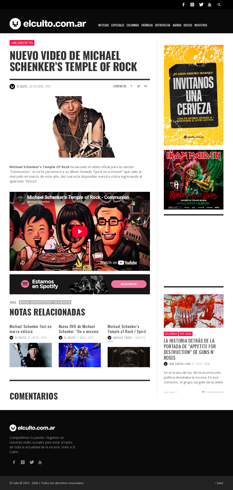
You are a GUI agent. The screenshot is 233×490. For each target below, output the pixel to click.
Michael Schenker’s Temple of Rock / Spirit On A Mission (127, 331)
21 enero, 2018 (37, 337)
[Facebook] (183, 4)
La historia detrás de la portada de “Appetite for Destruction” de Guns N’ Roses (190, 349)
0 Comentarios (214, 392)
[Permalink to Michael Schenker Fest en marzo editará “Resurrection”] (31, 355)
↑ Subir (219, 483)
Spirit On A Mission (57, 302)
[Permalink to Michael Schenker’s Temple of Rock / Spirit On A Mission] (129, 357)
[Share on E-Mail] (146, 86)
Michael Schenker (31, 302)
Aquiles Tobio (122, 337)
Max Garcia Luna (180, 364)
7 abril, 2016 (85, 337)
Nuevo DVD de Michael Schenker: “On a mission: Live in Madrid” (79, 331)
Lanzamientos (22, 42)
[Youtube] (209, 4)
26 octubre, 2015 (40, 86)
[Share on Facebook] (131, 86)
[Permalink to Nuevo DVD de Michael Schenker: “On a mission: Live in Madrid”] (80, 355)
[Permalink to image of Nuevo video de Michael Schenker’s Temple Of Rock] (80, 126)
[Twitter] (201, 4)
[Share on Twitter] (138, 86)
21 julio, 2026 (201, 364)
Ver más (169, 392)
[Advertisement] (193, 250)
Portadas (186, 334)
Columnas (171, 334)
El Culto (20, 337)
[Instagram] (192, 4)
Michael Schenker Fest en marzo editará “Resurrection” (31, 331)
